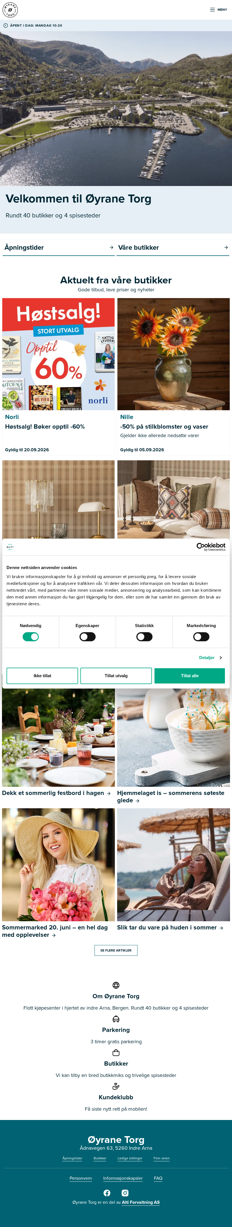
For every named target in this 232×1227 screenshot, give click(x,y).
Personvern (81, 1178)
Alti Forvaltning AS (141, 1202)
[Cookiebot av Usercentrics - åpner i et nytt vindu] (200, 547)
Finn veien (162, 1158)
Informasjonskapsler (123, 1178)
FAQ (158, 1178)
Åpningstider (72, 1158)
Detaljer (207, 657)
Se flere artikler (116, 950)
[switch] (88, 636)
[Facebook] (107, 1195)
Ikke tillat (42, 675)
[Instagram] (125, 1195)
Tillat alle (190, 675)
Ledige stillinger (130, 1158)
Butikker (100, 1158)
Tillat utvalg (116, 675)
